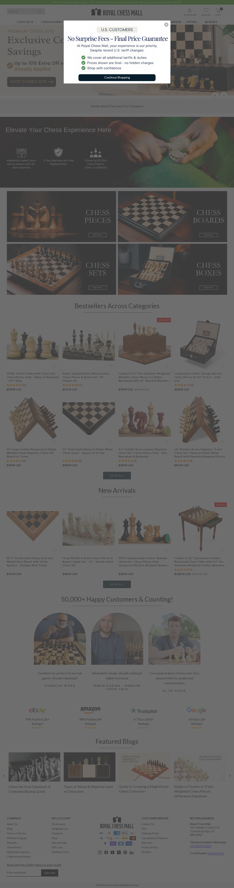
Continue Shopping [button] (117, 77)
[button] (166, 25)
